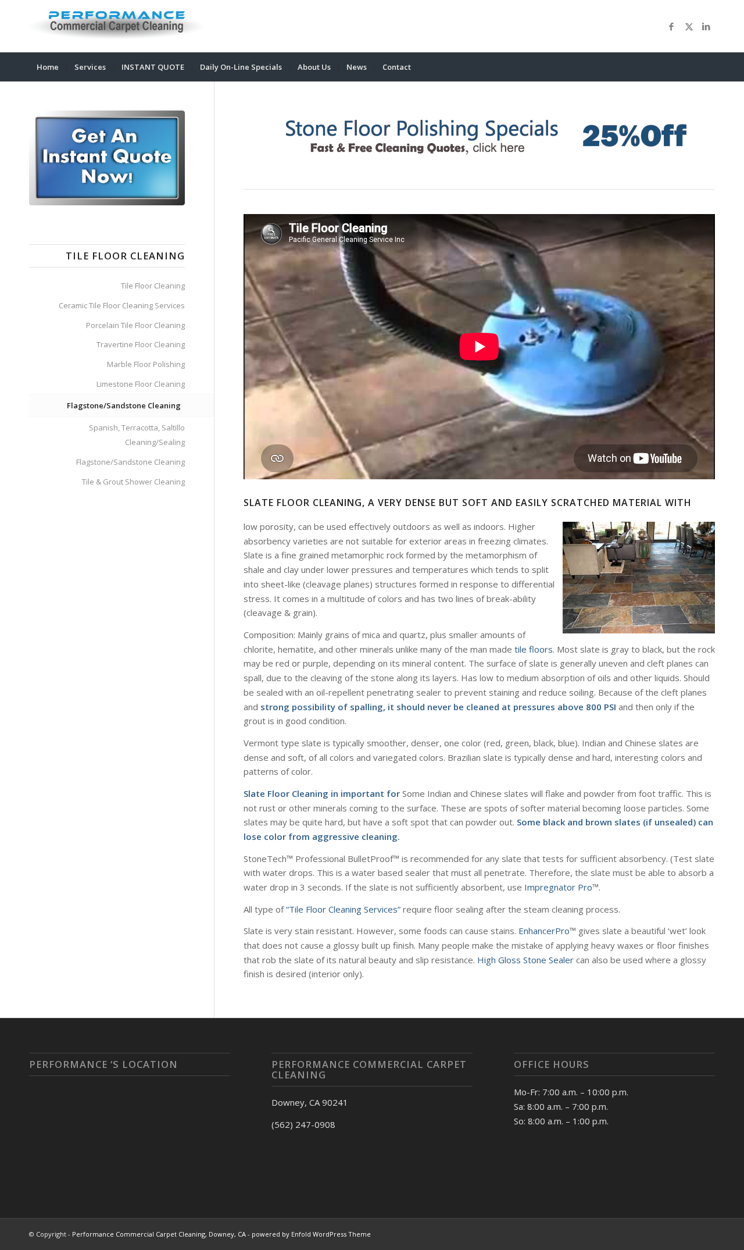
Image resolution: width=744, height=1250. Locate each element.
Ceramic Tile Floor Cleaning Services (122, 305)
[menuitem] (47, 66)
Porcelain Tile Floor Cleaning (135, 325)
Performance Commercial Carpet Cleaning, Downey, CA (159, 1234)
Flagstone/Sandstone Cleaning (124, 405)
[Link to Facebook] (671, 26)
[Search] (707, 66)
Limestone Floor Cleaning (140, 384)
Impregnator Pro (558, 887)
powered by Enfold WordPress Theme (311, 1234)
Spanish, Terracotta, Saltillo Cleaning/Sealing (137, 434)
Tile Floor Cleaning (153, 285)
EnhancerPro (544, 930)
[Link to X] (689, 26)
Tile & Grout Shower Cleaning (133, 481)
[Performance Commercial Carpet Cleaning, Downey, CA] (116, 26)
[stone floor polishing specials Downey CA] (479, 135)
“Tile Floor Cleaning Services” (343, 909)
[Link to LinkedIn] (706, 26)
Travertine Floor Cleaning (140, 344)
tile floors (532, 649)
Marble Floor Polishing (146, 364)
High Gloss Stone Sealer (525, 960)
